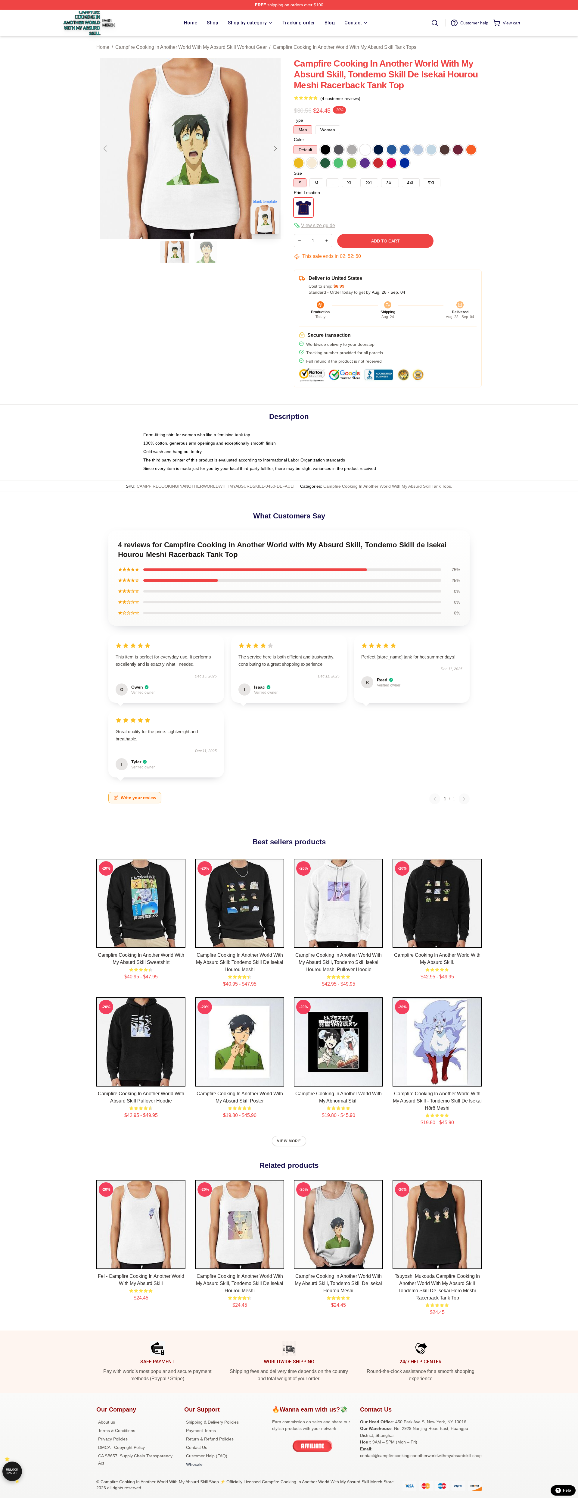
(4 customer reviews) (340, 98)
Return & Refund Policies (210, 1439)
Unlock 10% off (12, 1471)
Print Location (307, 192)
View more (289, 1141)
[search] (435, 23)
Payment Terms (201, 1430)
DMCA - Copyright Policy (121, 1447)
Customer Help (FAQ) (206, 1455)
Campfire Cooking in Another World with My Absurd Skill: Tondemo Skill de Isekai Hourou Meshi (239, 962)
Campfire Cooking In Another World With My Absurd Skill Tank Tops (344, 47)
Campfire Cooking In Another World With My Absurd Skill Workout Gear (191, 47)
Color (299, 139)
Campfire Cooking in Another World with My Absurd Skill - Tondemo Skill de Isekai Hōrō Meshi (437, 1101)
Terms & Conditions (116, 1430)
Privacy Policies (113, 1439)
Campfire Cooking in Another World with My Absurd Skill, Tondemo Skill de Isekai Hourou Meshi (239, 1283)
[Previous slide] (105, 148)
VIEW (141, 942)
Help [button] (567, 1490)
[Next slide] (275, 148)
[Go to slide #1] (174, 252)
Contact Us (196, 1447)
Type (298, 120)
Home (102, 47)
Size (298, 173)
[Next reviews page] (464, 798)
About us (106, 1422)
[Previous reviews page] (434, 798)
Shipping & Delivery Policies (212, 1422)
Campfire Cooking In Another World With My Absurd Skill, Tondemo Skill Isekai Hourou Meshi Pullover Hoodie (338, 962)
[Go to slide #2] (205, 252)
